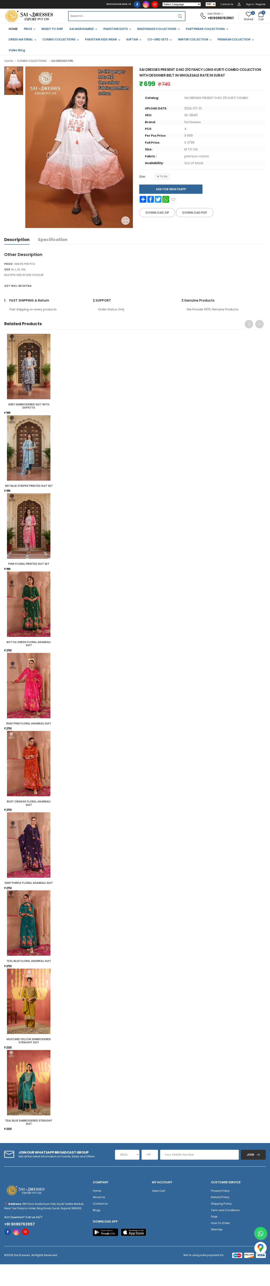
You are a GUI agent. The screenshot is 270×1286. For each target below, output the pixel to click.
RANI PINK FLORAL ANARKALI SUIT (28, 723)
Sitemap (217, 1229)
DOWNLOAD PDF (194, 212)
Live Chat (214, 14)
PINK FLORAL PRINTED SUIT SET (28, 564)
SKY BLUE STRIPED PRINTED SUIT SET (29, 486)
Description (17, 240)
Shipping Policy (221, 1204)
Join (251, 1155)
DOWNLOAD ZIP (157, 212)
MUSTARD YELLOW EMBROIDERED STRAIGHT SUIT (29, 1041)
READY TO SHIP (52, 29)
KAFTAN (132, 39)
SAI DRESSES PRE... (63, 61)
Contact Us (226, 4)
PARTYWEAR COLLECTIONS (205, 29)
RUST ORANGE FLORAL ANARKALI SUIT (29, 803)
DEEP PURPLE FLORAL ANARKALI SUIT (29, 883)
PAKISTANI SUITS (115, 29)
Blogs (96, 1210)
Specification (53, 240)
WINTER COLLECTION (193, 39)
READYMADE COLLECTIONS (156, 29)
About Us (99, 1197)
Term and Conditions (225, 1210)
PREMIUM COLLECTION (233, 39)
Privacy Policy (220, 1191)
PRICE (28, 29)
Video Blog (17, 50)
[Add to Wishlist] (173, 200)
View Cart (158, 1191)
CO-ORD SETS (157, 39)
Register (260, 4)
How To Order (220, 1223)
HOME (13, 29)
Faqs (214, 1217)
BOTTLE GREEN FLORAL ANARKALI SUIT (29, 643)
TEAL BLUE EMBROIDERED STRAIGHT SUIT (28, 1122)
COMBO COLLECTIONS (59, 39)
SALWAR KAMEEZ (81, 29)
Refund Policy (220, 1197)
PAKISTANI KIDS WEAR (101, 39)
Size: (142, 176)
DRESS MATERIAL (21, 39)
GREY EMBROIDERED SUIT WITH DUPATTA (28, 406)
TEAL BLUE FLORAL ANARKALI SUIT (29, 961)
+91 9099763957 (221, 18)
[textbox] (121, 16)
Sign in (250, 4)
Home (9, 61)
